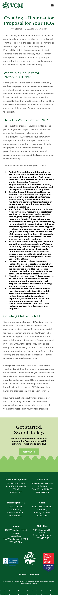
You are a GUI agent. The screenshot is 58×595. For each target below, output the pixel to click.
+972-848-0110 (42, 538)
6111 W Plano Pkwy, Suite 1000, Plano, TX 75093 (16, 486)
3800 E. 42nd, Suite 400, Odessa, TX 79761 (15, 510)
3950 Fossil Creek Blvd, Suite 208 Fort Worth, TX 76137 (42, 486)
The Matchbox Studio (30, 583)
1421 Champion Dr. (42, 530)
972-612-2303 (15, 492)
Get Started (29, 452)
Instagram (34, 574)
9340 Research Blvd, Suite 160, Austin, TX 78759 (42, 510)
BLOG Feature (39, 28)
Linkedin (23, 574)
